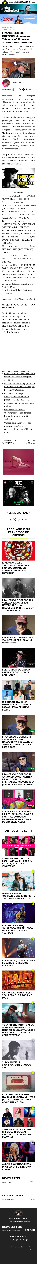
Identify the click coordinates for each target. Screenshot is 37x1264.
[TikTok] (27, 1240)
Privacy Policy (8, 1246)
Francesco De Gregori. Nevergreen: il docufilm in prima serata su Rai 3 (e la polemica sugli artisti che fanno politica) (19, 399)
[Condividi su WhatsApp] (14, 89)
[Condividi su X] (20, 89)
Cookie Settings (19, 1247)
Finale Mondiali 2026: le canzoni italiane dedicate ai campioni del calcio (19, 376)
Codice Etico (29, 1245)
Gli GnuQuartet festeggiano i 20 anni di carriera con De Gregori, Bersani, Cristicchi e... (19, 386)
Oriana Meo (16, 83)
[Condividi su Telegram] (23, 89)
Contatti (22, 1245)
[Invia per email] (30, 89)
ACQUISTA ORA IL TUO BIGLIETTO (18, 306)
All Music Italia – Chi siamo (11, 1245)
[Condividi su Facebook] (17, 89)
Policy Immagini (26, 1246)
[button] (27, 89)
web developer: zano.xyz (18, 1250)
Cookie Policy (17, 1246)
